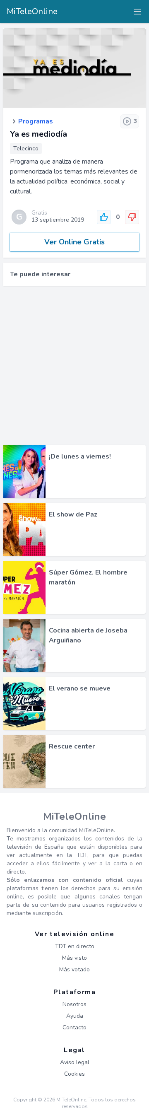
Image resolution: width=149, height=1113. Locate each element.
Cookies (74, 1074)
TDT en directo (74, 946)
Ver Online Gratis (74, 242)
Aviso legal (74, 1062)
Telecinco (25, 148)
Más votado (74, 969)
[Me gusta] (104, 217)
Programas (35, 121)
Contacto (74, 1027)
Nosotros (74, 1004)
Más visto (74, 958)
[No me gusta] (132, 217)
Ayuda (74, 1016)
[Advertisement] (74, 365)
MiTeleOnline (32, 11)
